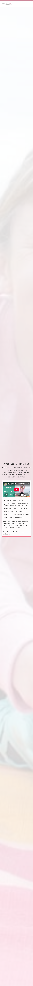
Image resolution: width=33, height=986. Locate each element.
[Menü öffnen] (29, 3)
